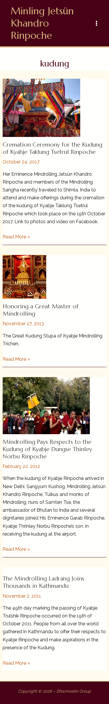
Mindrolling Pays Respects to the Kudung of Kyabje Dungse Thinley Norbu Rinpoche (47, 449)
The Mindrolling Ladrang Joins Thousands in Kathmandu (43, 582)
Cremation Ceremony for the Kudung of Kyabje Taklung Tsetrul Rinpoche (52, 148)
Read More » (16, 237)
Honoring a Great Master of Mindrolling (40, 310)
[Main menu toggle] (96, 23)
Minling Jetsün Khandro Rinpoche (42, 23)
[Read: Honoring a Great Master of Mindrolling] (24, 276)
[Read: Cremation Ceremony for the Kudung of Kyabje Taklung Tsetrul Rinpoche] (41, 107)
